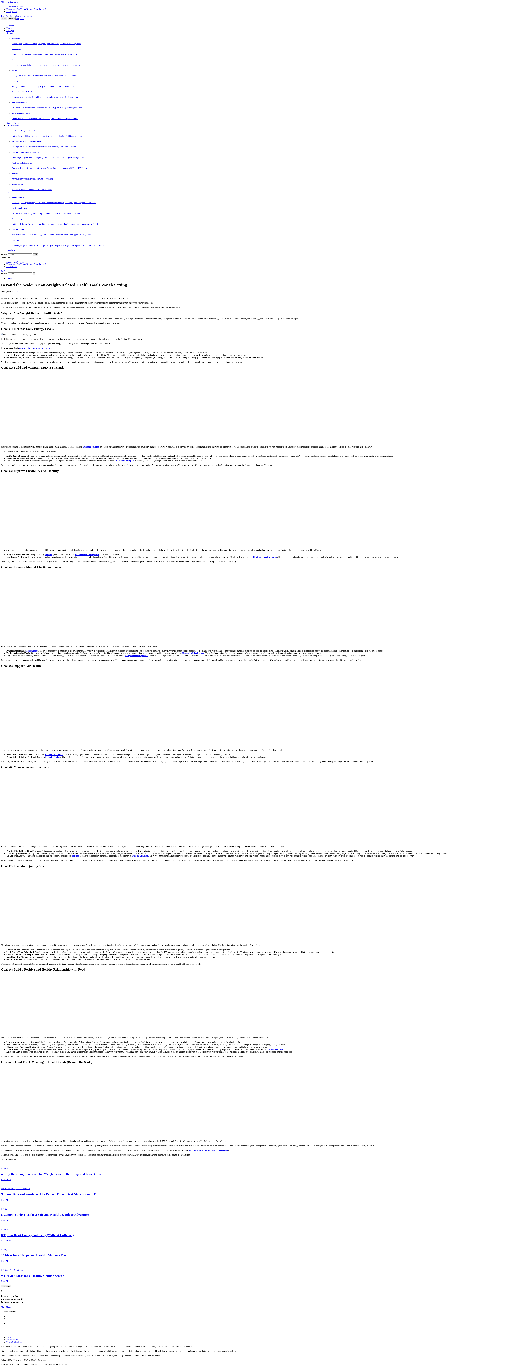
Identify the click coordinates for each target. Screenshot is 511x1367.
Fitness (9, 28)
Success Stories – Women (22, 189)
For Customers (12, 125)
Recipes (9, 33)
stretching (49, 554)
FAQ (3, 16)
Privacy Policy (12, 1340)
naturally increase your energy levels (35, 348)
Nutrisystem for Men (30, 179)
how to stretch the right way (87, 554)
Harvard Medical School (193, 653)
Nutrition (10, 26)
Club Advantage (46, 179)
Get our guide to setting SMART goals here (208, 1150)
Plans (8, 192)
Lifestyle (10, 30)
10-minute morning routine (265, 557)
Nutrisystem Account (15, 7)
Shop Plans (6, 1307)
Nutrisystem (11, 11)
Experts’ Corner (13, 123)
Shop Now (11, 250)
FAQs (8, 1337)
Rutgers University (140, 856)
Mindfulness (32, 651)
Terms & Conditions (14, 1342)
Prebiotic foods (52, 757)
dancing (75, 856)
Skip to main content (9, 2)
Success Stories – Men (42, 189)
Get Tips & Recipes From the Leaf (26, 9)
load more (6, 1286)
